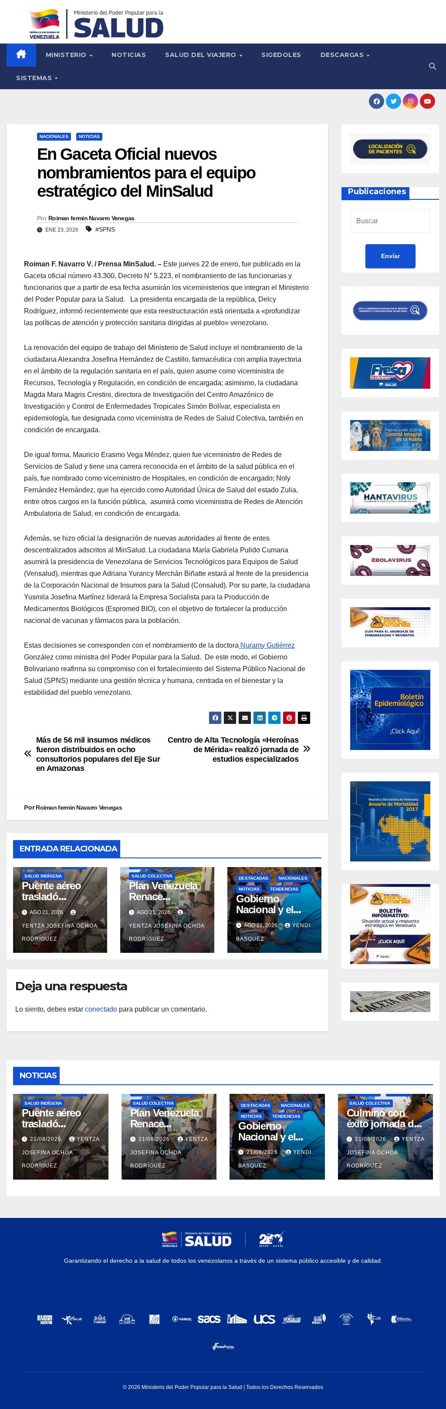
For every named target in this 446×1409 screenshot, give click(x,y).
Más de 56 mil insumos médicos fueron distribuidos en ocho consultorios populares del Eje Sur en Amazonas (98, 754)
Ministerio (67, 55)
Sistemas (35, 78)
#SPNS (105, 229)
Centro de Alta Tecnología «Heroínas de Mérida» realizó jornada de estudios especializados (233, 749)
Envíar (390, 255)
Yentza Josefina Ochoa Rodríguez (59, 932)
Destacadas (253, 878)
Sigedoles (281, 55)
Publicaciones (377, 191)
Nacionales (54, 136)
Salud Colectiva (152, 876)
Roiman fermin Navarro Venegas (91, 218)
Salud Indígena (43, 876)
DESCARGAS (343, 55)
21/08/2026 (46, 1139)
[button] (432, 66)
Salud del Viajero (201, 55)
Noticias (129, 55)
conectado (101, 1009)
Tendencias (284, 889)
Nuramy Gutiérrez (267, 645)
